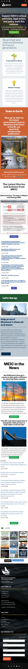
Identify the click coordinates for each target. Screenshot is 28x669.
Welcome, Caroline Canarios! (10, 275)
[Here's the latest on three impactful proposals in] (23, 554)
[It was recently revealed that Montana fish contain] (23, 544)
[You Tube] (9, 1)
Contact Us (3, 626)
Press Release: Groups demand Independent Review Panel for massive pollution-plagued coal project (13, 243)
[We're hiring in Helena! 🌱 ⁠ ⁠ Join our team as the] (14, 535)
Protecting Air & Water (14, 61)
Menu (24, 5)
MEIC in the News (4, 624)
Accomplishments (5, 619)
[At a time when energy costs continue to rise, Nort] (5, 544)
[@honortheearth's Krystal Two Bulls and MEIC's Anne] (23, 535)
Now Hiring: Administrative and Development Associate (10, 249)
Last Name (5, 648)
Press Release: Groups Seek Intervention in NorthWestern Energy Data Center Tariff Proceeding (12, 513)
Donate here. (19, 176)
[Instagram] (7, 1)
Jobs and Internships (5, 622)
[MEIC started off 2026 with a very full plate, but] (14, 554)
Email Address (6, 638)
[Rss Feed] (2, 1)
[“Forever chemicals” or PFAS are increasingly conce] (5, 554)
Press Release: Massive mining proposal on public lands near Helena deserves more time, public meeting (14, 504)
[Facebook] (4, 1)
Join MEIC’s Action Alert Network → (8, 607)
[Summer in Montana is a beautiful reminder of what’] (14, 544)
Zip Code (5, 653)
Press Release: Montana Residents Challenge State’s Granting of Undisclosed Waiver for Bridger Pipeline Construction (13, 258)
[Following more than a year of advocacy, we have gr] (5, 535)
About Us (3, 617)
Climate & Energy (14, 87)
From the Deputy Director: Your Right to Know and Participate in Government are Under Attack (13, 282)
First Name (5, 643)
